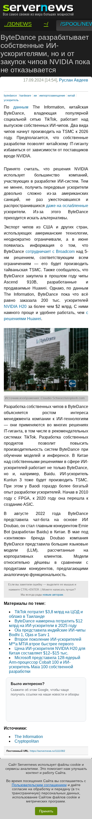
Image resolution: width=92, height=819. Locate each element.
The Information (29, 736)
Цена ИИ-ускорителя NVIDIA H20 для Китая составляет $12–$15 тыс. (47, 650)
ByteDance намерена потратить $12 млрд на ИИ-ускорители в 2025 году (46, 623)
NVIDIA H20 (15, 306)
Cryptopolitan (27, 741)
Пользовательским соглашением (39, 785)
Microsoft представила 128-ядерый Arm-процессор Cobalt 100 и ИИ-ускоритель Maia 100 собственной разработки (44, 665)
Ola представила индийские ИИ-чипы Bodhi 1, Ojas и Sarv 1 (47, 632)
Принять (46, 811)
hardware (25, 95)
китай (71, 95)
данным (20, 107)
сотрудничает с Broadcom (50, 251)
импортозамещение (52, 95)
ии (35, 95)
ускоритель (11, 100)
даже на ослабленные (67, 205)
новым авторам (53, 594)
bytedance (10, 95)
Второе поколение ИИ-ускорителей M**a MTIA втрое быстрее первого (45, 641)
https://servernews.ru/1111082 (47, 750)
